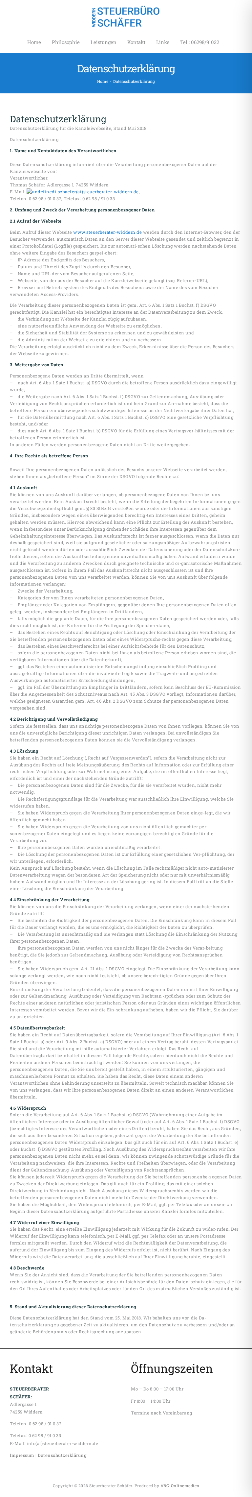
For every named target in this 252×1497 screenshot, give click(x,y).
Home (102, 81)
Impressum (22, 1455)
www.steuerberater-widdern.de (107, 232)
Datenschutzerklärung (62, 1455)
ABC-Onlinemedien (180, 1485)
